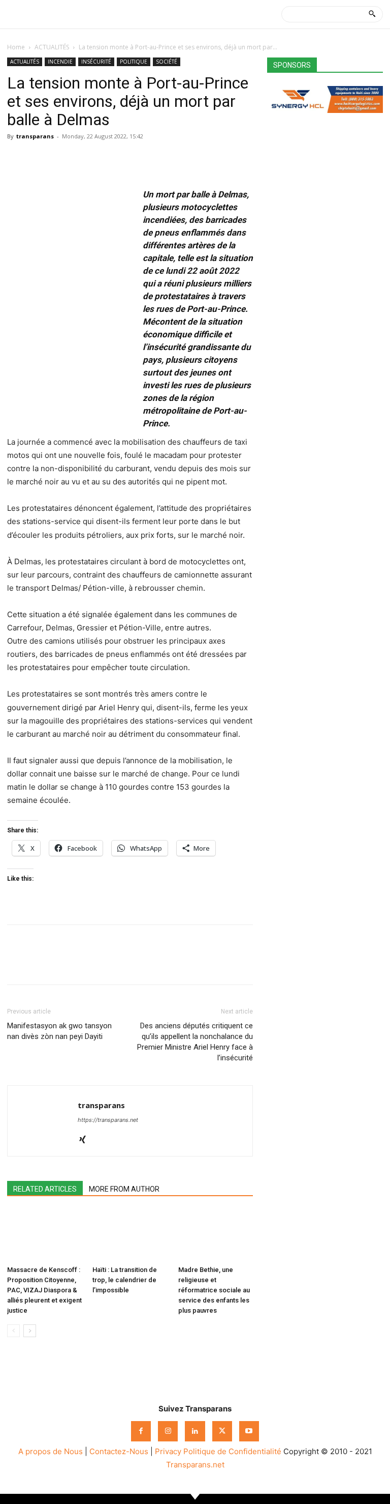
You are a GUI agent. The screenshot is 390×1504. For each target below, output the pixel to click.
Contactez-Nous (118, 1451)
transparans (35, 136)
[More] (111, 159)
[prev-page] (13, 1330)
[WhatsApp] (64, 159)
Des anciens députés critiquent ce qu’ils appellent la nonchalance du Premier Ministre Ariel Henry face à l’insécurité (195, 1041)
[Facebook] (17, 159)
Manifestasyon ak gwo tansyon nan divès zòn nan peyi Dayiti (59, 1031)
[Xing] (86, 1140)
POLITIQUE (133, 61)
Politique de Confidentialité (232, 1451)
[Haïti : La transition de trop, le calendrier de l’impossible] (129, 1235)
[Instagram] (168, 1431)
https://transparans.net (108, 1119)
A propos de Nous (50, 1451)
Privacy (168, 1451)
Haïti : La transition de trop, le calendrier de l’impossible (124, 1280)
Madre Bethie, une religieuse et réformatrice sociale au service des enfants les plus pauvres (214, 1290)
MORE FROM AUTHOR (124, 1189)
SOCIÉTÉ (166, 61)
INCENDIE (60, 61)
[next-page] (29, 1330)
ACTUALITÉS (52, 47)
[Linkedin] (87, 159)
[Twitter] (40, 159)
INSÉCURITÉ (96, 61)
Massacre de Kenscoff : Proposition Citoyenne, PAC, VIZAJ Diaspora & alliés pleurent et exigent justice (44, 1290)
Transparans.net (195, 1464)
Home (16, 47)
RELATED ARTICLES (45, 1189)
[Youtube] (249, 1431)
